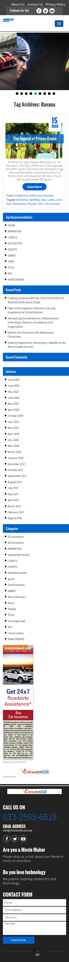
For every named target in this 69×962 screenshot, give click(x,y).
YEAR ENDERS (16, 279)
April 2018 (13, 446)
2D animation (16, 537)
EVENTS (12, 249)
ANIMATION (14, 231)
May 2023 (13, 392)
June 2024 (13, 380)
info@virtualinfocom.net (17, 830)
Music (11, 603)
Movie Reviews (16, 597)
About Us (18, 4)
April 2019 (13, 434)
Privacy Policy (55, 4)
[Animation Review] (8, 20)
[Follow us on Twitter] (45, 10)
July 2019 (13, 422)
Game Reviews (16, 585)
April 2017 (13, 500)
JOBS (11, 261)
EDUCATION (15, 243)
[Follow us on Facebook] (39, 10)
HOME (11, 225)
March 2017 (14, 506)
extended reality (17, 573)
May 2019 (13, 428)
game (11, 579)
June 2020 (13, 398)
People (12, 609)
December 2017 (16, 464)
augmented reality (19, 555)
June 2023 (13, 385)
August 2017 (15, 482)
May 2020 (13, 403)
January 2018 (15, 458)
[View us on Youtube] (52, 10)
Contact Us (35, 4)
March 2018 (14, 452)
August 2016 (15, 518)
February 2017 (16, 512)
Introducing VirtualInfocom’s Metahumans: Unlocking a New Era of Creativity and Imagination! (33, 322)
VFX (10, 273)
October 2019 (15, 416)
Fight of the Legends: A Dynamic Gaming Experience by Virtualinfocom (31, 310)
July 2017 (13, 488)
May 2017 (13, 494)
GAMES (12, 255)
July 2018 (13, 440)
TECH (11, 267)
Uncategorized (16, 621)
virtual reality (16, 633)
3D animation (16, 542)
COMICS (12, 237)
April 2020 (13, 410)
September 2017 (17, 476)
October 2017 (15, 470)
